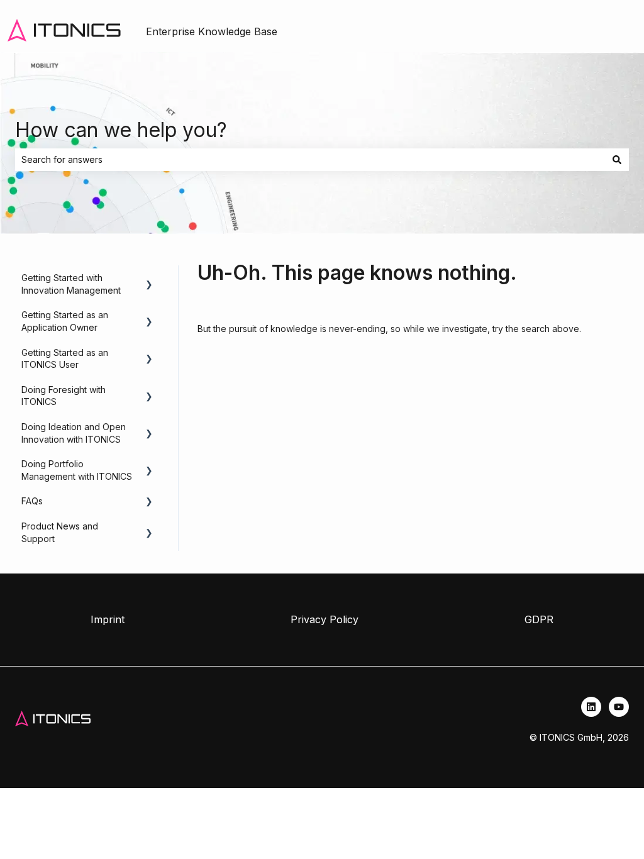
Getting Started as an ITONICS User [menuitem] (64, 358)
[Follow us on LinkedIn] (591, 707)
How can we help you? (121, 130)
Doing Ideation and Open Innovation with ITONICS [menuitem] (73, 433)
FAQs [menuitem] (32, 501)
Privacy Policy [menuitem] (324, 619)
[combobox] (310, 159)
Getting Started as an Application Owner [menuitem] (64, 321)
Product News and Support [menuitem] (59, 532)
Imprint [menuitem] (108, 619)
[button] (149, 279)
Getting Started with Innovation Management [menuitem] (71, 284)
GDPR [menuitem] (539, 619)
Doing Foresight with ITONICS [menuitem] (63, 395)
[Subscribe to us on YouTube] (619, 707)
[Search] (617, 159)
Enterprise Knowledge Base (211, 31)
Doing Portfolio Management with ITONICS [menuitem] (76, 470)
